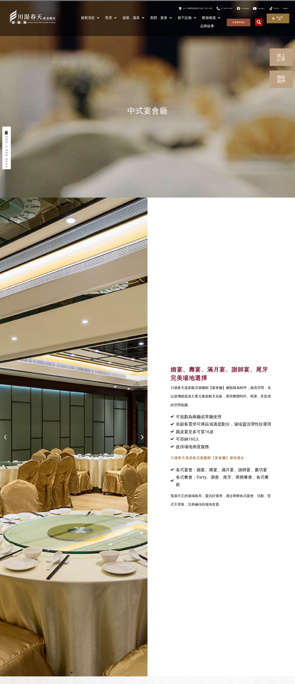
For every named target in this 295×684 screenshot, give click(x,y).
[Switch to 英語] (220, 26)
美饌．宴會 (158, 18)
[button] (259, 22)
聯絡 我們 (281, 79)
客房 (108, 18)
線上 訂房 (281, 57)
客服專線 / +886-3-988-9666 (6, 148)
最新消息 (88, 18)
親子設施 (185, 18)
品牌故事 (207, 26)
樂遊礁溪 (209, 18)
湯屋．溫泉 (131, 18)
